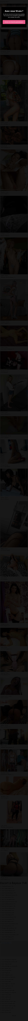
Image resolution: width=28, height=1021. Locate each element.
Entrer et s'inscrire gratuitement (14, 22)
